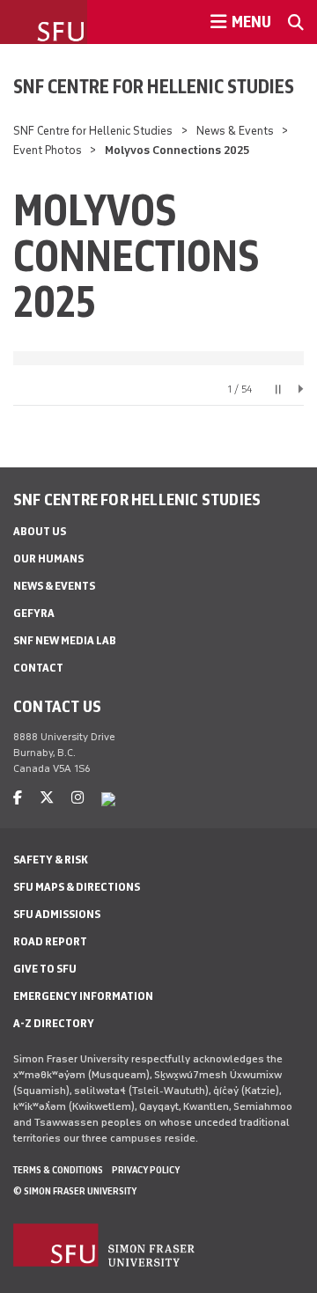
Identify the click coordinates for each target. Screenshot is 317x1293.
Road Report (50, 941)
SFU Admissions (56, 914)
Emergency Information (83, 995)
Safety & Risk (50, 859)
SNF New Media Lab (64, 640)
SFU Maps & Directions (76, 886)
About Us (39, 531)
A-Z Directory (53, 1023)
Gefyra (34, 613)
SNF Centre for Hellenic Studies (153, 86)
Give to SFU (45, 968)
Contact (38, 667)
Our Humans (48, 558)
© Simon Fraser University (74, 1191)
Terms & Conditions (58, 1170)
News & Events (235, 130)
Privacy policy (146, 1170)
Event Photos (47, 150)
